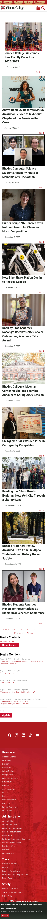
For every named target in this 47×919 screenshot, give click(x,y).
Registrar (5, 849)
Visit (18, 2)
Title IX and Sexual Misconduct (13, 892)
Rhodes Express (8, 853)
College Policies (7, 774)
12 (15, 633)
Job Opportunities (8, 788)
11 (45, 629)
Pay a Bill (5, 867)
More (38, 72)
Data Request (7, 781)
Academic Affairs (8, 821)
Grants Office (7, 835)
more (2, 711)
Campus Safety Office (10, 888)
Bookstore (6, 763)
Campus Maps (7, 767)
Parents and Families (9, 799)
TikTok (30, 735)
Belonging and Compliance (12, 831)
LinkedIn (23, 735)
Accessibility (6, 760)
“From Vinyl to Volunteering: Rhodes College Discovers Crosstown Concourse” (21, 662)
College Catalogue (8, 771)
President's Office (8, 846)
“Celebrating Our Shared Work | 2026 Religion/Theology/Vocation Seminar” (14, 702)
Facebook (9, 735)
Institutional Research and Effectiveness (16, 838)
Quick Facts (6, 803)
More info (38, 911)
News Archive (9, 645)
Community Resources (10, 778)
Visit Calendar (7, 810)
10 (41, 629)
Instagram (16, 735)
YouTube (37, 735)
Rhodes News (16, 8)
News (4, 796)
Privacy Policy (7, 878)
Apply (7, 2)
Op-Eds (6, 715)
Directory (5, 785)
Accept (5, 916)
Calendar (38, 8)
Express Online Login (9, 863)
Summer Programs (9, 806)
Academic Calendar (9, 756)
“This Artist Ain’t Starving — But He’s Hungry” (17, 692)
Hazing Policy (7, 895)
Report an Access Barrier (11, 870)
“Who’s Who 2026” (7, 682)
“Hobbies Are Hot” (7, 673)
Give (28, 2)
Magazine (39, 2)
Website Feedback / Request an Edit (15, 874)
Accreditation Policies (9, 824)
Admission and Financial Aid (12, 828)
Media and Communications (12, 842)
